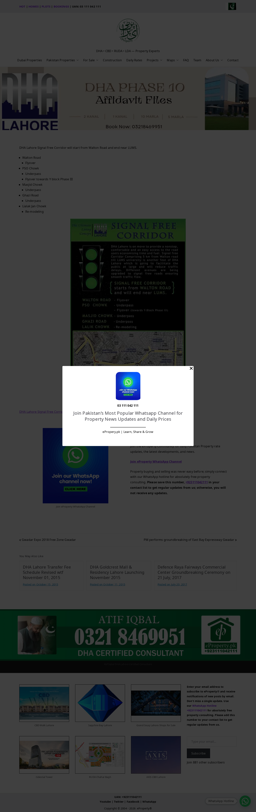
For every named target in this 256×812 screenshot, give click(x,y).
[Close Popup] (191, 369)
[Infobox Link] (128, 406)
